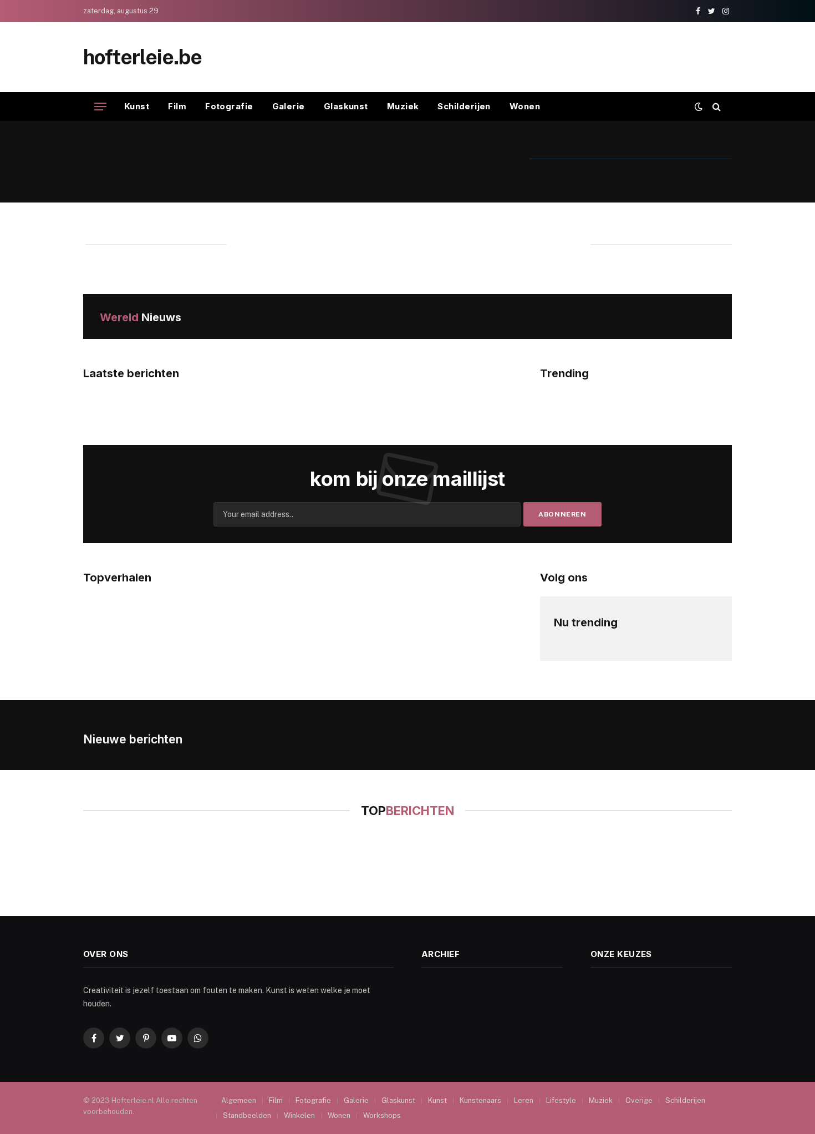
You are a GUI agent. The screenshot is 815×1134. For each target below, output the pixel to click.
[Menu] (100, 106)
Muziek (403, 106)
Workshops (382, 1115)
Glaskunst (346, 106)
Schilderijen (463, 106)
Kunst (136, 106)
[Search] (715, 106)
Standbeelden (247, 1115)
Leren (523, 1100)
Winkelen (299, 1115)
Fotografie (229, 106)
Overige (639, 1100)
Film (177, 106)
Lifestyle (561, 1100)
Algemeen (238, 1100)
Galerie (288, 106)
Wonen (525, 106)
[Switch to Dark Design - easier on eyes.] (698, 106)
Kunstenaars (480, 1100)
